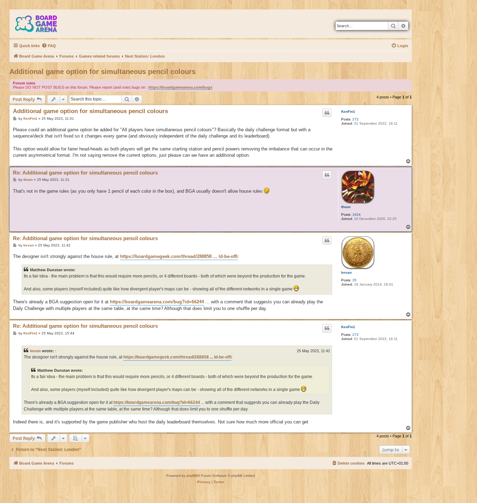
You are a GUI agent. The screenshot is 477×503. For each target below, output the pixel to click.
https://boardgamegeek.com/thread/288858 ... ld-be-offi (179, 256)
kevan (346, 272)
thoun (346, 207)
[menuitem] (49, 46)
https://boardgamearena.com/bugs (180, 87)
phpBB (192, 476)
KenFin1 (348, 111)
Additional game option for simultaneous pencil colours (102, 71)
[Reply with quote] (326, 113)
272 (355, 119)
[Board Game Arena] (41, 23)
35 (354, 280)
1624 (356, 214)
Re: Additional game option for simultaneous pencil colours (85, 173)
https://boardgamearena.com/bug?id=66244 (157, 301)
